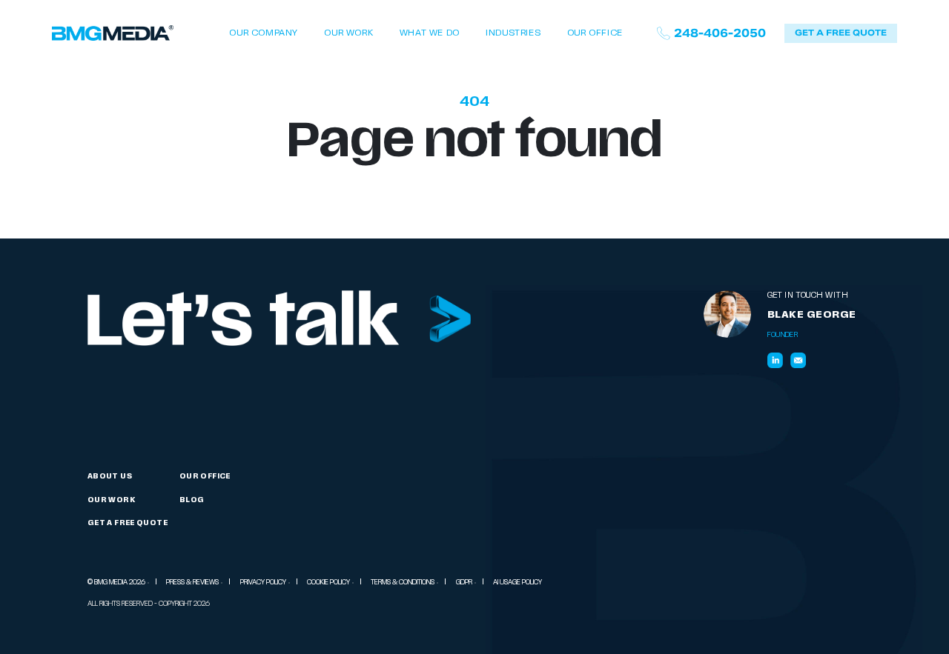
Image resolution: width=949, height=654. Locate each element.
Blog (192, 500)
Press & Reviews (192, 582)
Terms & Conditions (402, 582)
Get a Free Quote (127, 523)
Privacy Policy (263, 582)
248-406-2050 (720, 33)
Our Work (348, 33)
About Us (109, 476)
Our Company (263, 33)
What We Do (430, 33)
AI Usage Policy (517, 582)
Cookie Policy (328, 582)
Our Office (595, 33)
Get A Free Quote (841, 32)
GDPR (464, 582)
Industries (513, 33)
